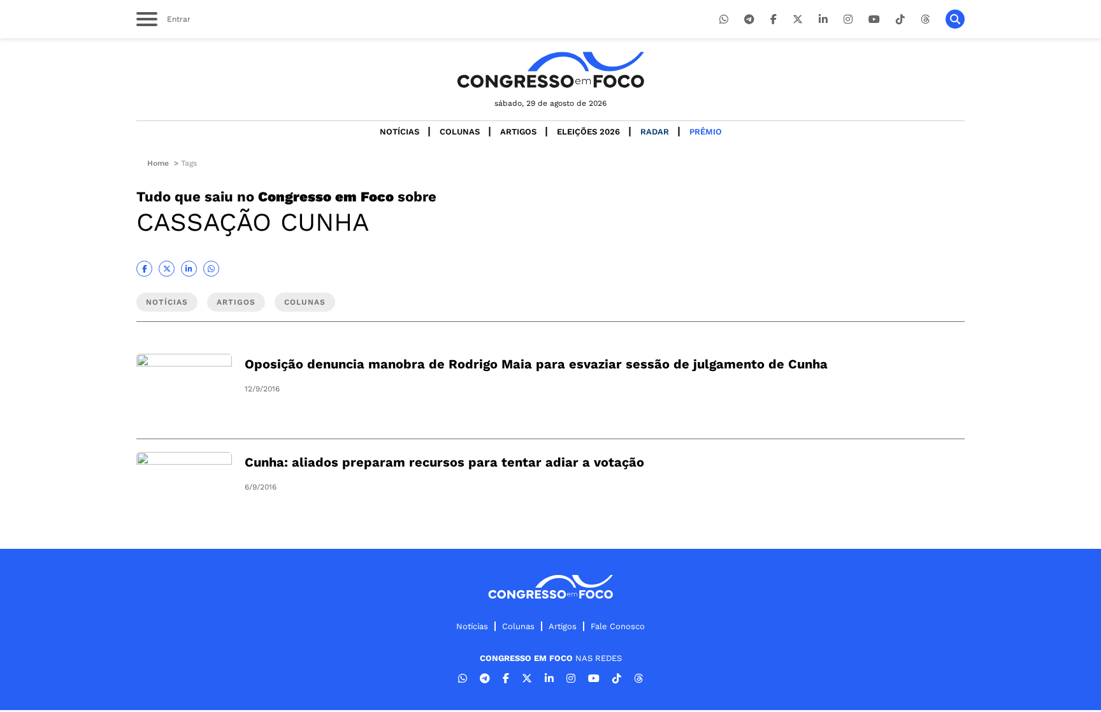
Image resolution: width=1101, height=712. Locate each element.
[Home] (550, 70)
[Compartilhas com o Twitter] (167, 269)
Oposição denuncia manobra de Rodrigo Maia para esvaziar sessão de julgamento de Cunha (536, 364)
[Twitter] (798, 19)
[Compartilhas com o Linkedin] (189, 269)
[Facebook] (773, 19)
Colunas (460, 131)
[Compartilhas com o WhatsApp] (211, 269)
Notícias (399, 131)
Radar (654, 131)
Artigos (518, 131)
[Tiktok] (900, 19)
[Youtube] (874, 19)
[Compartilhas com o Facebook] (144, 269)
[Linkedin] (823, 19)
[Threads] (925, 19)
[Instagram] (848, 19)
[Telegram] (749, 19)
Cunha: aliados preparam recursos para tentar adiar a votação (444, 462)
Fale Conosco (618, 626)
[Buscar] (955, 19)
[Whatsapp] (723, 19)
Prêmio (705, 131)
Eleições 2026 (588, 131)
